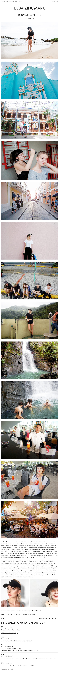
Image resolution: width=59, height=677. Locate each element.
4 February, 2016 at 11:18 (7, 646)
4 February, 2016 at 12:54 (7, 656)
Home (3, 1)
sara (2, 626)
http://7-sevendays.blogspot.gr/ (9, 633)
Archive (20, 1)
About (7, 1)
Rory (2, 644)
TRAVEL (56, 618)
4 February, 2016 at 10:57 (7, 628)
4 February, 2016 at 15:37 (7, 663)
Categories (14, 1)
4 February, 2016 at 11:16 (7, 638)
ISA (2, 662)
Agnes (2, 654)
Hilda (2, 637)
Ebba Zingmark (29, 8)
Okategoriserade (49, 618)
